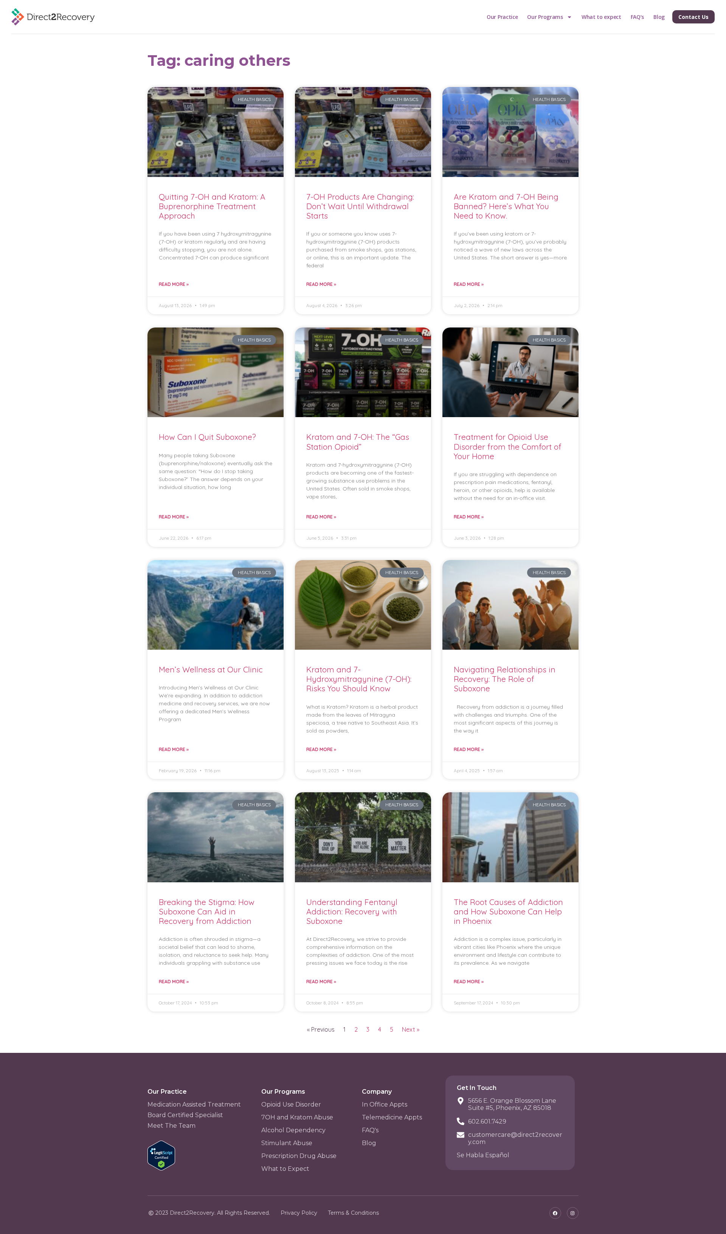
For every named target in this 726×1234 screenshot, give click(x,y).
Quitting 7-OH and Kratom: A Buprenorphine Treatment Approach (212, 206)
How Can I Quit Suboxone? (207, 437)
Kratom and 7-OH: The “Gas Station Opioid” (357, 441)
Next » (410, 1029)
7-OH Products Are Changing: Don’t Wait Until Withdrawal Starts (360, 206)
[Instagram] (573, 1213)
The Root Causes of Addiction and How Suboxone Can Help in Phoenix (508, 911)
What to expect (601, 16)
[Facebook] (555, 1213)
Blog (659, 16)
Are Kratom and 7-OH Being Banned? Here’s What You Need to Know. (506, 206)
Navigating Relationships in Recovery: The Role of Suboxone (504, 678)
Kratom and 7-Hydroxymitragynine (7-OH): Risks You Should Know (358, 678)
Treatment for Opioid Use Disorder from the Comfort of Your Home (508, 446)
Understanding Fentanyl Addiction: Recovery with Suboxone (351, 911)
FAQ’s (637, 16)
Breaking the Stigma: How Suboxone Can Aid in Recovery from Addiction (206, 911)
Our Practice (502, 16)
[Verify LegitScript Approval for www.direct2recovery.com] (161, 1168)
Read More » (174, 284)
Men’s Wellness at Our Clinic (211, 669)
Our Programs (545, 16)
